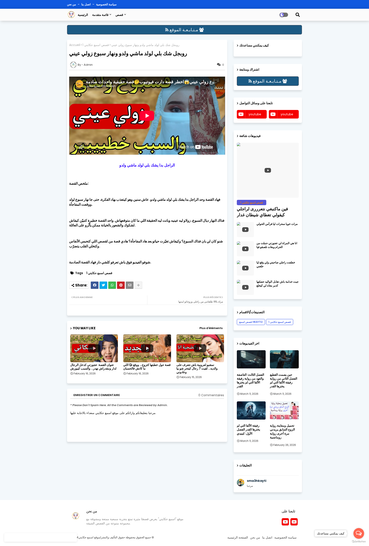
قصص (119, 15)
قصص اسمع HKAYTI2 (251, 322)
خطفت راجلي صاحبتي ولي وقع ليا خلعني (275, 264)
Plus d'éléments (211, 328)
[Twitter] (103, 285)
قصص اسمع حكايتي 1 (95, 45)
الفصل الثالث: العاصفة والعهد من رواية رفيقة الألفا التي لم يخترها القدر (250, 380)
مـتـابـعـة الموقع (183, 30)
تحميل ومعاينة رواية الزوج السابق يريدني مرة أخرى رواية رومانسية (282, 431)
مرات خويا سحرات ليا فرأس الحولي (277, 224)
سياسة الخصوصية (106, 4)
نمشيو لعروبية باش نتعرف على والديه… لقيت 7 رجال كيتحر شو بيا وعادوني (197, 368)
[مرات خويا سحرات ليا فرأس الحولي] (245, 229)
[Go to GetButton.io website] (359, 541)
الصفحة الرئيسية (237, 537)
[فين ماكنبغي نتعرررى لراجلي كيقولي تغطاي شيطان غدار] (268, 170)
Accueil (74, 45)
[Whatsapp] (112, 285)
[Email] (129, 285)
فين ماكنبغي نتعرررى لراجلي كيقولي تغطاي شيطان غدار (262, 212)
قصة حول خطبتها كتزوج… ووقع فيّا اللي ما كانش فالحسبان (147, 366)
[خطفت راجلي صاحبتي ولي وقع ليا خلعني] (245, 268)
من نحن (72, 4)
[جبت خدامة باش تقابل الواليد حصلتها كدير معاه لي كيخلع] (245, 287)
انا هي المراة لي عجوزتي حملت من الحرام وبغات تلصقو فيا (276, 245)
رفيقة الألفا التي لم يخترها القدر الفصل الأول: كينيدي (248, 429)
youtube (255, 114)
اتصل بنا (86, 4)
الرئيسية (83, 15)
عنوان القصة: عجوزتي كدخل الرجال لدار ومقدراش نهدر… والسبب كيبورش (93, 366)
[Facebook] (94, 285)
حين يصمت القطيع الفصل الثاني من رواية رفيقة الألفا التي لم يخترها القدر (283, 380)
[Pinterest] (121, 285)
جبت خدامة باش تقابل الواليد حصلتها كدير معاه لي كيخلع (277, 284)
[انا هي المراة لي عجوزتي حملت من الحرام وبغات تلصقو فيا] (245, 248)
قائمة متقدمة (100, 15)
